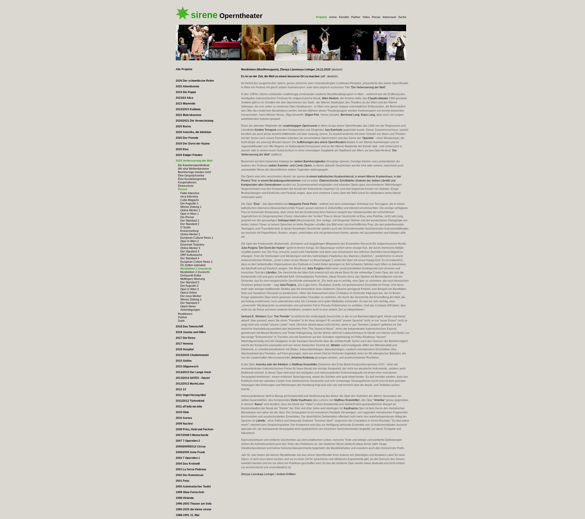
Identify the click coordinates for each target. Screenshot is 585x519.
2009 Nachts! (184, 423)
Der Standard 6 (189, 303)
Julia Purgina (249, 247)
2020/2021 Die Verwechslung (194, 120)
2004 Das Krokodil (188, 463)
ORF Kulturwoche (191, 255)
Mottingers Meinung (192, 279)
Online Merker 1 (190, 210)
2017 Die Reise (185, 338)
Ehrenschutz (186, 185)
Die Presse (187, 217)
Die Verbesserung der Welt (368, 87)
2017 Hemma (184, 343)
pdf (323, 76)
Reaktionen (185, 314)
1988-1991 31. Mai (187, 515)
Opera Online (188, 292)
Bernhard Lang (350, 114)
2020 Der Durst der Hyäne (193, 143)
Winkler (335, 345)
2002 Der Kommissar (190, 475)
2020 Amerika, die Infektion (193, 132)
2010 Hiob (182, 412)
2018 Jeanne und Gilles (191, 332)
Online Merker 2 (190, 234)
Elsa (256, 204)
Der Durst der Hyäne (272, 247)
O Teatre (185, 227)
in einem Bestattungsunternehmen (279, 180)
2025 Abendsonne (187, 86)
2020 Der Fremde (187, 137)
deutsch (337, 69)
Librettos (271, 272)
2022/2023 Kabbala (188, 109)
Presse (376, 17)
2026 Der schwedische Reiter (195, 80)
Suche (402, 17)
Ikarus (258, 404)
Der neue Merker (190, 296)
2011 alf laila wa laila (189, 406)
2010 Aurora (184, 418)
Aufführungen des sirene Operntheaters (321, 142)
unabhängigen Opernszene (300, 125)
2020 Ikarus (183, 126)
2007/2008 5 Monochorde (192, 435)
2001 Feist (182, 480)
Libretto (260, 420)
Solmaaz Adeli (287, 220)
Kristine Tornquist (265, 129)
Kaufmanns (351, 408)
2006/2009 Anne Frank (190, 452)
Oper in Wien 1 (189, 213)
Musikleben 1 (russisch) (195, 268)
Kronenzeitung (189, 231)
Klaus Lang (368, 114)
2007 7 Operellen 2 (188, 440)
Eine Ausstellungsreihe (192, 179)
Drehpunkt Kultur (190, 275)
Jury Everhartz (334, 129)
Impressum (389, 17)
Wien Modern (330, 98)
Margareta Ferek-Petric (303, 204)
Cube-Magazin (189, 200)
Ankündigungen (190, 309)
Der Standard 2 (189, 224)
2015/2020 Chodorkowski (192, 355)
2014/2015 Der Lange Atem (193, 372)
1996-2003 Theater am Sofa (194, 503)
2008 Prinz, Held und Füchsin (194, 429)
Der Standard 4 (189, 258)
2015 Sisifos (184, 360)
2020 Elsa (182, 149)
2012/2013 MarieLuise (190, 383)
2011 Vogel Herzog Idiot (191, 395)
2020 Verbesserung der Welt (194, 160)
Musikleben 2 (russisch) (195, 272)
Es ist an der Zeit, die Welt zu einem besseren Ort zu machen (280, 76)
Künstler (344, 17)
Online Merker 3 (190, 248)
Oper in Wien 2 (189, 241)
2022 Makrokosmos (189, 115)
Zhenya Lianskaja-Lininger (257, 474)
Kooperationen (187, 182)
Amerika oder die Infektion (272, 364)
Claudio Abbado (378, 98)
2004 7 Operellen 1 (188, 458)
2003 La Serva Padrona (191, 469)
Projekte (321, 17)
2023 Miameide (185, 103)
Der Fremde (281, 316)
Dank (181, 320)
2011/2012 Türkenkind (190, 400)
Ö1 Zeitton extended (192, 265)
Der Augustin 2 (189, 285)
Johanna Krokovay (302, 357)
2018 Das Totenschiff (189, 326)
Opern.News (188, 306)
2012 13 (181, 389)
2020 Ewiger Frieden (189, 155)
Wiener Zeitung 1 (191, 207)
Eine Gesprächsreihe (191, 175)
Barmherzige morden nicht (194, 172)
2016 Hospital (185, 349)
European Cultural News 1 (196, 237)
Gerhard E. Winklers (253, 316)
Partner (355, 17)
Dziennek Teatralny (192, 244)
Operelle (368, 138)
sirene (333, 17)
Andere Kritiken (286, 474)
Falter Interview (189, 193)
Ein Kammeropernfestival (193, 165)
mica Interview (189, 196)
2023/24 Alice (184, 97)
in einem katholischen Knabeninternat (330, 176)
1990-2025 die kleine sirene (193, 509)
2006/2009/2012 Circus (191, 446)
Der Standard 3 (189, 251)
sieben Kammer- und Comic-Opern (290, 165)
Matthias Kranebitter (304, 364)
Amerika (379, 400)
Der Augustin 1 (189, 203)
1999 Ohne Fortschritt (190, 492)
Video (366, 17)
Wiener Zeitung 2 (191, 299)
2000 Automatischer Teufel (193, 486)
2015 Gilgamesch (187, 366)
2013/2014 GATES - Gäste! (193, 378)
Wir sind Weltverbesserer (193, 168)
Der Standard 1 (189, 220)
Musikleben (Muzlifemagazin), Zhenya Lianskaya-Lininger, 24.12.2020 (285, 69)
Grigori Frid (312, 114)
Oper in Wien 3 (189, 289)
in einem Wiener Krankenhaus (374, 176)
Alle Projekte (184, 69)
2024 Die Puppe (186, 92)
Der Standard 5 (189, 282)
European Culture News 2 (196, 261)
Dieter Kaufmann (301, 400)
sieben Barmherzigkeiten (309, 161)
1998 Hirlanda (185, 498)
